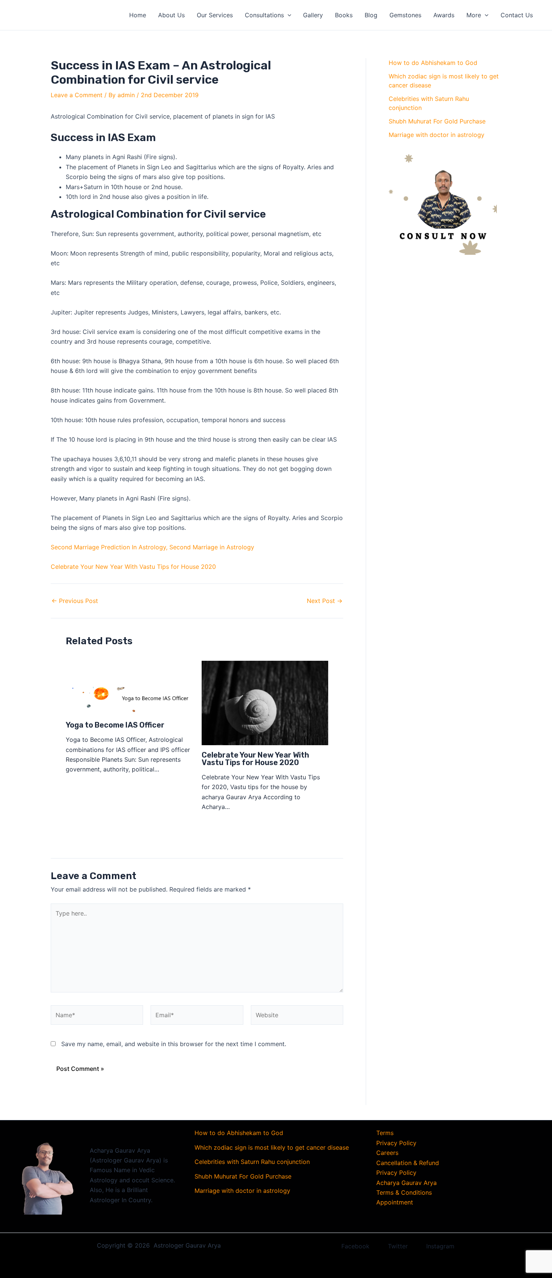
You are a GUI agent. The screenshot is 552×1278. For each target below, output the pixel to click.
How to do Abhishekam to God (433, 62)
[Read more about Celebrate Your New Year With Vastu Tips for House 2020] (265, 702)
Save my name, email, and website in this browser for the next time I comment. (173, 1044)
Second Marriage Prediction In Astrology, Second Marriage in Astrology (152, 547)
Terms (385, 1133)
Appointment (394, 1202)
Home (137, 15)
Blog (371, 15)
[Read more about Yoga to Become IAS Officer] (129, 687)
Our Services (215, 15)
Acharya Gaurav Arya (406, 1182)
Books (344, 15)
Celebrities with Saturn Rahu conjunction (252, 1161)
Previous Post (74, 601)
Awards (443, 15)
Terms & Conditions (404, 1192)
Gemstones (405, 15)
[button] (287, 15)
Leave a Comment (77, 95)
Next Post (324, 601)
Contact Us (517, 15)
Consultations (264, 15)
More (473, 15)
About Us (171, 15)
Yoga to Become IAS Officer (115, 724)
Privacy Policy (396, 1143)
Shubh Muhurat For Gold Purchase (437, 121)
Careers (387, 1152)
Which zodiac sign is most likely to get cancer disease (272, 1147)
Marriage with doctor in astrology (436, 134)
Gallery (313, 15)
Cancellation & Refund (407, 1163)
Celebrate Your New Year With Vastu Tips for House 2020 (133, 566)
